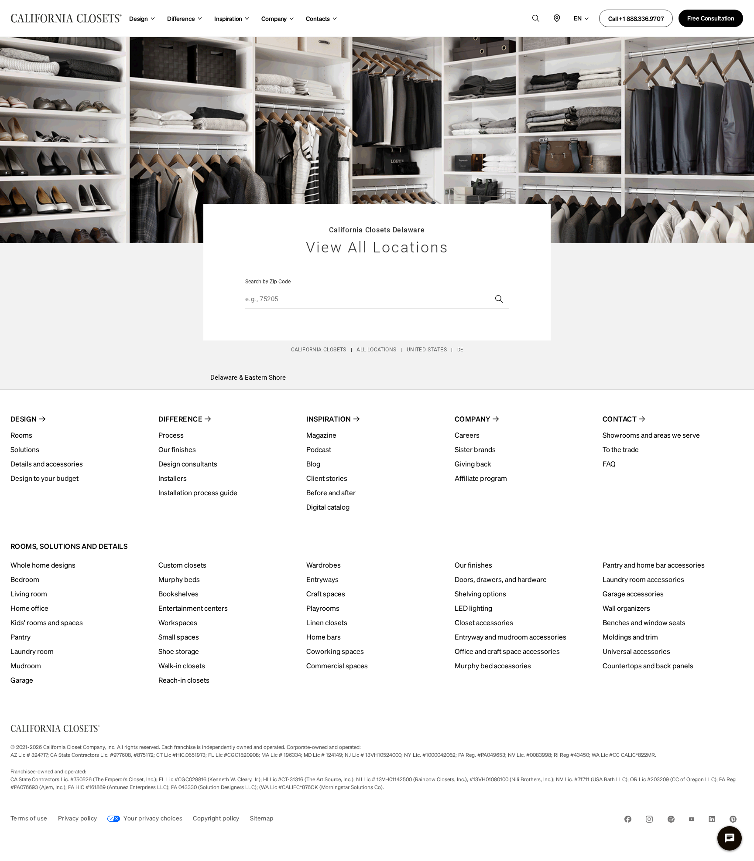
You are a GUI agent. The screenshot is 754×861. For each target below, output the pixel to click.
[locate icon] (556, 18)
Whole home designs (42, 564)
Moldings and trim (630, 636)
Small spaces (178, 636)
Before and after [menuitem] (331, 492)
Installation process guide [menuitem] (197, 492)
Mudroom (25, 665)
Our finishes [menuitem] (177, 449)
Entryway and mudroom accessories (510, 636)
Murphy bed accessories (493, 665)
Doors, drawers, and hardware (501, 579)
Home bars (323, 636)
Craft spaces (325, 593)
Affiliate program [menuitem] (481, 478)
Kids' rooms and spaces (46, 622)
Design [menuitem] (23, 418)
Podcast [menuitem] (318, 449)
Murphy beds (179, 579)
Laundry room (32, 651)
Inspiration (228, 18)
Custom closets (182, 564)
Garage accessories (633, 593)
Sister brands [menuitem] (475, 449)
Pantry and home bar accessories (654, 564)
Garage (21, 679)
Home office (29, 608)
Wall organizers (626, 608)
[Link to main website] (66, 18)
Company (274, 18)
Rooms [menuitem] (21, 434)
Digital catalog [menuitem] (328, 506)
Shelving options (480, 593)
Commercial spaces (337, 665)
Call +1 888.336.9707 (636, 18)
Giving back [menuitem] (473, 463)
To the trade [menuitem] (621, 449)
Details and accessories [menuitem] (46, 463)
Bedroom (24, 579)
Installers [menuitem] (172, 478)
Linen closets (326, 622)
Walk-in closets (181, 665)
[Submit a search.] (499, 299)
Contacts (318, 18)
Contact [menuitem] (620, 418)
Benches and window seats (644, 622)
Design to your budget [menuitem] (44, 478)
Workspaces (177, 622)
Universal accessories (636, 651)
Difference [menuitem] (180, 418)
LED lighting (473, 608)
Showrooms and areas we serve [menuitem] (651, 434)
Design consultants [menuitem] (187, 463)
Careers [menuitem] (467, 434)
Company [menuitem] (472, 418)
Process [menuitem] (171, 434)
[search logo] (535, 18)
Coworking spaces (335, 651)
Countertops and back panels (648, 665)
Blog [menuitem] (313, 463)
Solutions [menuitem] (24, 449)
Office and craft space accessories (507, 651)
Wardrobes (323, 564)
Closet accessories (484, 622)
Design (138, 18)
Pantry (20, 636)
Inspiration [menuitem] (328, 418)
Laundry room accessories (643, 579)
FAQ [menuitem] (609, 463)
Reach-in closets (183, 679)
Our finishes (473, 564)
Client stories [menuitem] (326, 478)
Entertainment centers (193, 608)
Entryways (322, 579)
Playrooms (322, 608)
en (578, 18)
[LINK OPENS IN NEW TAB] (627, 820)
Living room (28, 593)
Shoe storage (178, 651)
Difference (181, 18)
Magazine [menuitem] (321, 434)
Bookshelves (178, 593)
